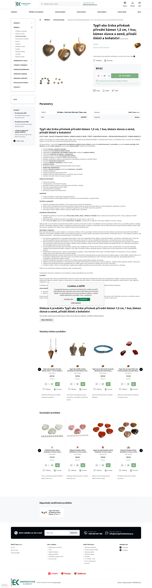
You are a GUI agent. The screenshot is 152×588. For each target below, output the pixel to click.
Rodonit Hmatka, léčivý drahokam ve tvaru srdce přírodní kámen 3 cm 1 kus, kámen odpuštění (128, 451)
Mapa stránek (57, 582)
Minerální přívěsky (58, 20)
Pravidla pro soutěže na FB (55, 556)
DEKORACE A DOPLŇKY (21, 78)
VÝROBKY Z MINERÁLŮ (20, 65)
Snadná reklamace (53, 552)
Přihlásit (74, 533)
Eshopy (120, 582)
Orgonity (17, 44)
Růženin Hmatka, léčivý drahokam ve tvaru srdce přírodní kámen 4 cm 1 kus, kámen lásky (77, 451)
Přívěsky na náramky (21, 31)
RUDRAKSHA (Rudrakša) (21, 69)
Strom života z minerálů (21, 39)
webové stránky (127, 582)
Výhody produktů (53, 554)
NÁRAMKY (17, 23)
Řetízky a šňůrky (19, 56)
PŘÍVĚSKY (47, 20)
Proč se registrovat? (90, 561)
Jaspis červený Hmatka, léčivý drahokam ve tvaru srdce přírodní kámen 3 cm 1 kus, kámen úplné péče (103, 451)
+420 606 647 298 (88, 3)
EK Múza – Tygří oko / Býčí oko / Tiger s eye (71, 112)
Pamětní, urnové (20, 33)
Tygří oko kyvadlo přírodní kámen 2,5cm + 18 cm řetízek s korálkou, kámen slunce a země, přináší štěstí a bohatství (52, 370)
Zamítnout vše (68, 299)
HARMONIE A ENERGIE (20, 74)
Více (131, 56)
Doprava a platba (89, 552)
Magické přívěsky (20, 51)
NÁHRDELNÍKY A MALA (20, 60)
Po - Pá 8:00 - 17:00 (90, 559)
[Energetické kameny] (40, 19)
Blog (15, 99)
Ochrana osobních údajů (91, 549)
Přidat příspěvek (46, 320)
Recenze (87, 563)
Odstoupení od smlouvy (55, 547)
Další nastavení (76, 303)
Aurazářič (18, 54)
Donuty (17, 41)
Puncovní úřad (52, 559)
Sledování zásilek (89, 554)
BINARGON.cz (137, 582)
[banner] (23, 4)
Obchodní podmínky (90, 547)
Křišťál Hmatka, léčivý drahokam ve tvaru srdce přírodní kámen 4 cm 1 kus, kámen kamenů (52, 451)
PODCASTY (17, 87)
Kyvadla (17, 49)
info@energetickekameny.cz (90, 4)
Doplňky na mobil (20, 46)
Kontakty (87, 556)
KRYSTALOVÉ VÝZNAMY (21, 82)
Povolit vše (83, 299)
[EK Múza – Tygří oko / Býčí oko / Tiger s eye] (137, 45)
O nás (50, 549)
